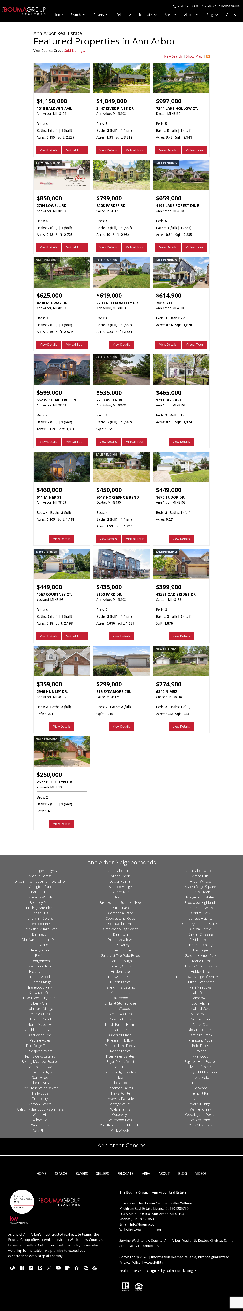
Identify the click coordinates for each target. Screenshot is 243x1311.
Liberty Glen (40, 1003)
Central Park (200, 913)
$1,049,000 (111, 101)
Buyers (82, 1173)
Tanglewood (120, 1077)
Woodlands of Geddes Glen (120, 1125)
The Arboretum (200, 1077)
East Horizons (200, 939)
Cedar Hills (40, 913)
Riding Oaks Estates (40, 1056)
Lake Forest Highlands (40, 998)
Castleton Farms (200, 907)
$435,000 (109, 587)
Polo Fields (200, 1045)
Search (61, 1173)
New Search (173, 56)
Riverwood (200, 1056)
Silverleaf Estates (200, 1067)
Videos (231, 14)
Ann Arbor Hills (120, 870)
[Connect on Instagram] (49, 1269)
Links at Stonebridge (120, 1003)
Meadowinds (200, 1014)
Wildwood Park (120, 1120)
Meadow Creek (120, 1014)
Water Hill (40, 1114)
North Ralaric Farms (120, 1024)
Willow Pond (200, 1120)
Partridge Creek (200, 1035)
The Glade (120, 1082)
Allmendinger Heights (40, 870)
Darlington (40, 934)
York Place (40, 1130)
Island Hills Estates (120, 987)
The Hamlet (200, 1082)
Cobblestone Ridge (120, 918)
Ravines (200, 1051)
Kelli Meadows (200, 987)
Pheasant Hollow (120, 1040)
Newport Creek (40, 1019)
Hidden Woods (40, 976)
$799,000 (109, 198)
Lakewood (120, 998)
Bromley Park (40, 902)
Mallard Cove (200, 1008)
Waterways (120, 1114)
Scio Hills (120, 1067)
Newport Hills (120, 1019)
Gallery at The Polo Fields (120, 955)
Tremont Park (200, 1093)
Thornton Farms (120, 1088)
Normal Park (200, 1019)
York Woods (120, 1130)
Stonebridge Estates (120, 1072)
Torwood (200, 1088)
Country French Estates (200, 923)
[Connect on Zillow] (85, 1269)
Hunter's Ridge (40, 982)
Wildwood (40, 1120)
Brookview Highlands (200, 902)
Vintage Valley (120, 1104)
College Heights (200, 918)
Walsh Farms (120, 1109)
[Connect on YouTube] (58, 1269)
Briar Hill (120, 897)
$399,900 (168, 587)
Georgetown (40, 960)
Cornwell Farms (120, 923)
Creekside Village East (40, 929)
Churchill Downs (40, 918)
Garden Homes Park (200, 955)
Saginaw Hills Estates (200, 1061)
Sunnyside (40, 1077)
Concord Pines (40, 923)
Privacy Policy (129, 1262)
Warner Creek (200, 1109)
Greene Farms (200, 960)
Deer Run (120, 934)
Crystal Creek (200, 929)
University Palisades (120, 1098)
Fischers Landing (200, 945)
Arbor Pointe (120, 881)
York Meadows (200, 1125)
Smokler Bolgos (40, 1072)
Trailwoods (40, 1093)
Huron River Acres (200, 982)
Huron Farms (120, 982)
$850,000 (49, 198)
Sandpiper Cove (40, 1067)
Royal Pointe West (120, 1061)
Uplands (200, 1098)
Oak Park (120, 1029)
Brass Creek (200, 892)
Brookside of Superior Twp (120, 902)
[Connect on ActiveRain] (94, 1269)
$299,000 (109, 684)
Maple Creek (40, 1014)
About (164, 1173)
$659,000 (168, 198)
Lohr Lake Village (40, 1008)
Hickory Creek (120, 966)
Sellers (102, 1173)
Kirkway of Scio (40, 992)
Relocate (125, 1173)
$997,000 (168, 101)
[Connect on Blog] (12, 1269)
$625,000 (49, 295)
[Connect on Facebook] (22, 1269)
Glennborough (120, 960)
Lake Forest (200, 992)
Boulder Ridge (120, 892)
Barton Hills (40, 892)
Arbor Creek (120, 876)
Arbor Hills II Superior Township (40, 881)
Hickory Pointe (40, 971)
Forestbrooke (120, 950)
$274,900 (168, 684)
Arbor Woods (200, 881)
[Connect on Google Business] (67, 1269)
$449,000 (168, 490)
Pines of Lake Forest (120, 1045)
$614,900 (168, 295)
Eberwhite (40, 945)
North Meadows (40, 1024)
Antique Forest (40, 876)
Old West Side (40, 1035)
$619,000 (109, 295)
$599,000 (49, 392)
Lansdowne (200, 998)
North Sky (200, 1024)
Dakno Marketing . (181, 1270)
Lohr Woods (120, 1008)
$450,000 (109, 490)
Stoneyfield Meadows (200, 1072)
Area (146, 1173)
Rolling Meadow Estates (40, 1061)
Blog (182, 1173)
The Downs (40, 1082)
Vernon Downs (40, 1104)
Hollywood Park (120, 976)
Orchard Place (120, 1035)
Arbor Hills (200, 876)
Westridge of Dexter (200, 1114)
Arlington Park (40, 886)
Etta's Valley (120, 945)
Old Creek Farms (200, 1029)
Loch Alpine (200, 1003)
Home (58, 14)
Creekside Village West (120, 929)
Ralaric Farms (120, 1051)
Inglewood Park (40, 987)
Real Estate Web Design (138, 1270)
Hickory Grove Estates (200, 966)
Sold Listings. (75, 50)
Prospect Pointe (40, 1051)
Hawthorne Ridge (40, 966)
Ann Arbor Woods (200, 870)
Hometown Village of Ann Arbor (200, 976)
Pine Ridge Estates (40, 1045)
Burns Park (120, 907)
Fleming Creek (40, 950)
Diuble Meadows (120, 939)
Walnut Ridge (200, 1104)
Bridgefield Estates (200, 897)
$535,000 (109, 392)
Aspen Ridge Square (200, 886)
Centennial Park (120, 913)
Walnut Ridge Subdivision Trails (40, 1109)
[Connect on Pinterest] (40, 1269)
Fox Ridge (200, 950)
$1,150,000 (52, 101)
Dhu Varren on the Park (40, 939)
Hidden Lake (120, 971)
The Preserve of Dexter (40, 1088)
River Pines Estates (120, 1056)
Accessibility (153, 1262)
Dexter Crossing (200, 934)
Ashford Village (120, 886)
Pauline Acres (40, 1040)
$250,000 (49, 774)
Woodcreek (40, 1125)
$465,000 (168, 392)
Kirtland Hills (120, 992)
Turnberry (40, 1098)
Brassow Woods (40, 897)
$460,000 (49, 490)
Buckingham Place (40, 907)
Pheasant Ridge (200, 1040)
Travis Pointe (120, 1093)
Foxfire (40, 955)
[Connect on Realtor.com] (76, 1269)
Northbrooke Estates (40, 1029)
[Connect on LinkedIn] (31, 1269)
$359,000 (49, 684)
